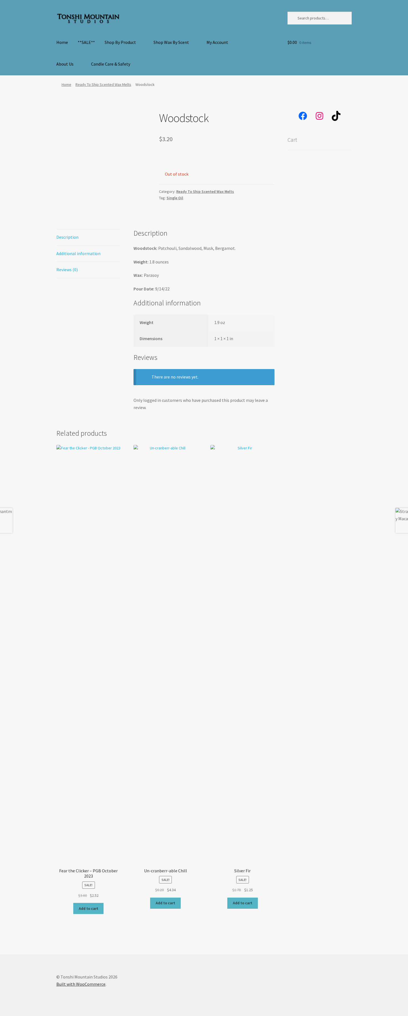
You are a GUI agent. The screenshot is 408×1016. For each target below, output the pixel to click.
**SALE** (86, 42)
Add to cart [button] (88, 908)
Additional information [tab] (78, 253)
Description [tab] (67, 237)
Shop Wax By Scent (171, 42)
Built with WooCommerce (80, 984)
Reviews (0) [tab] (67, 269)
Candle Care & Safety (110, 64)
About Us (65, 64)
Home (62, 42)
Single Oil (175, 197)
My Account (217, 42)
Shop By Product (120, 42)
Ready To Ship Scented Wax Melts (103, 84)
